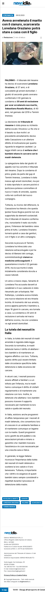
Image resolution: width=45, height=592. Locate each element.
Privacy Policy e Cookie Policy (15, 575)
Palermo (25, 503)
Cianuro (24, 499)
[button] (22, 53)
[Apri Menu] (3, 3)
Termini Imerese (9, 507)
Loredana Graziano (11, 503)
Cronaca (8, 15)
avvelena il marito (10, 499)
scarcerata (36, 503)
